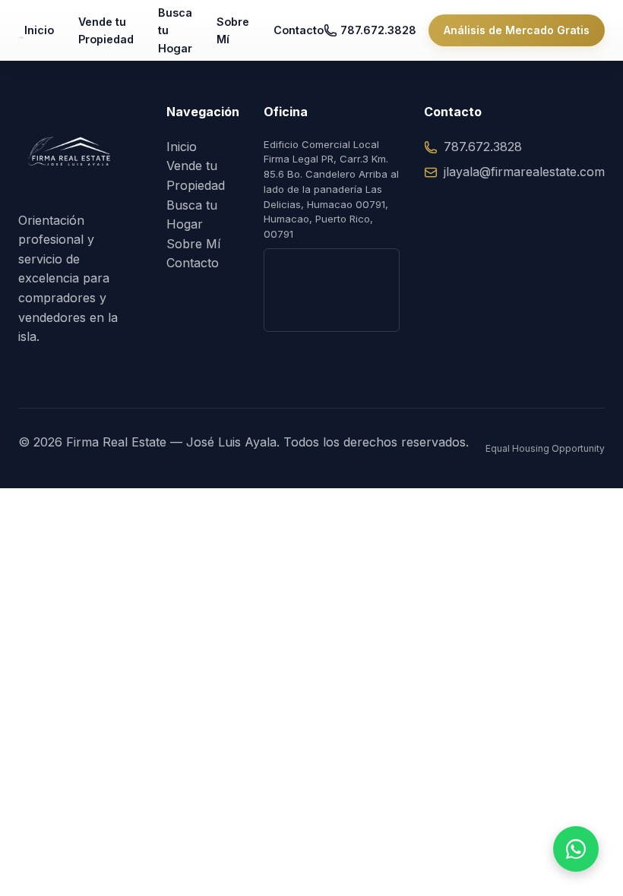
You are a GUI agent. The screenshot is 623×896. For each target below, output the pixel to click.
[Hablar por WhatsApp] (576, 849)
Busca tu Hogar (175, 30)
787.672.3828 (378, 30)
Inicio (39, 30)
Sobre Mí (233, 30)
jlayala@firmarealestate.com (524, 171)
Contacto (299, 30)
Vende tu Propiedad (106, 30)
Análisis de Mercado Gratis (517, 30)
